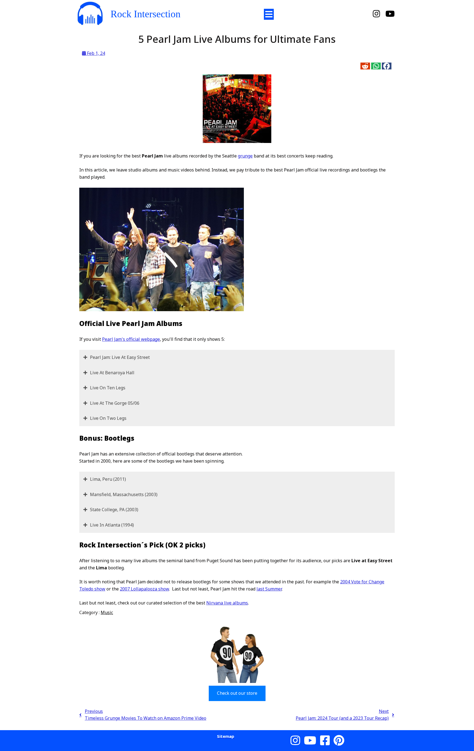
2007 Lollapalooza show (144, 589)
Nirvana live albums (227, 603)
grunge (245, 156)
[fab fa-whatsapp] (376, 66)
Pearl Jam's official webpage (131, 339)
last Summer (269, 589)
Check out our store (237, 693)
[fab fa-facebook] (386, 66)
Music (107, 612)
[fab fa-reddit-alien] (365, 66)
